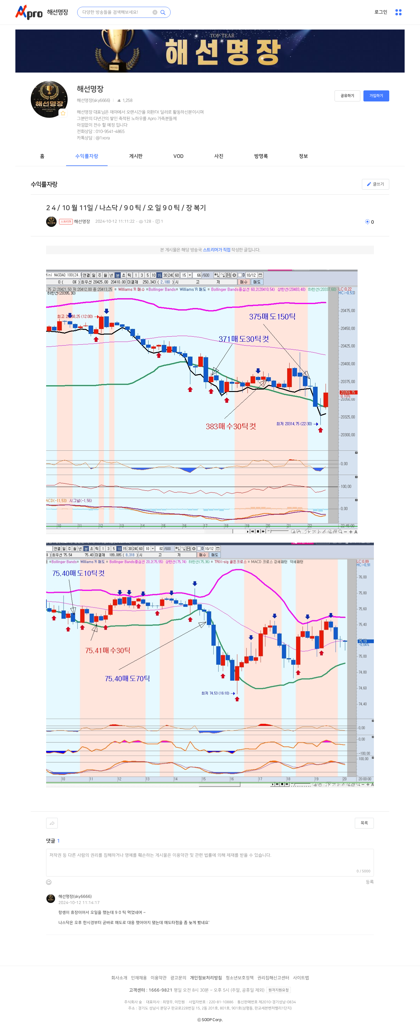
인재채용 (139, 978)
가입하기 (376, 96)
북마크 (63, 113)
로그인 (380, 12)
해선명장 (57, 12)
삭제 (155, 12)
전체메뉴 (398, 12)
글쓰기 (378, 184)
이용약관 (159, 978)
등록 (370, 882)
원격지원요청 (278, 990)
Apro (28, 12)
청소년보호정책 (240, 978)
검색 (163, 12)
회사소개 (119, 978)
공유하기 (347, 96)
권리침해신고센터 (273, 978)
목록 (364, 823)
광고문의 (178, 978)
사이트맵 (301, 978)
